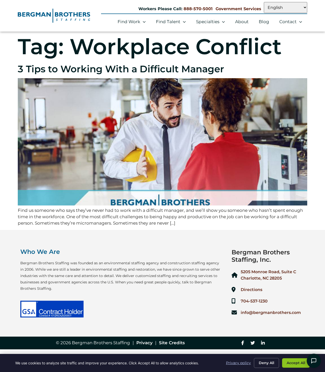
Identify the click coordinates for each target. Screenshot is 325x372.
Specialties (207, 21)
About (242, 21)
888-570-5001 (198, 8)
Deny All (266, 363)
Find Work (129, 21)
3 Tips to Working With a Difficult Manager (121, 69)
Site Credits (172, 342)
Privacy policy (238, 363)
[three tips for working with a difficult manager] (162, 203)
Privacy (144, 342)
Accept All (296, 363)
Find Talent (168, 21)
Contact (288, 21)
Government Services (238, 8)
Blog (264, 21)
